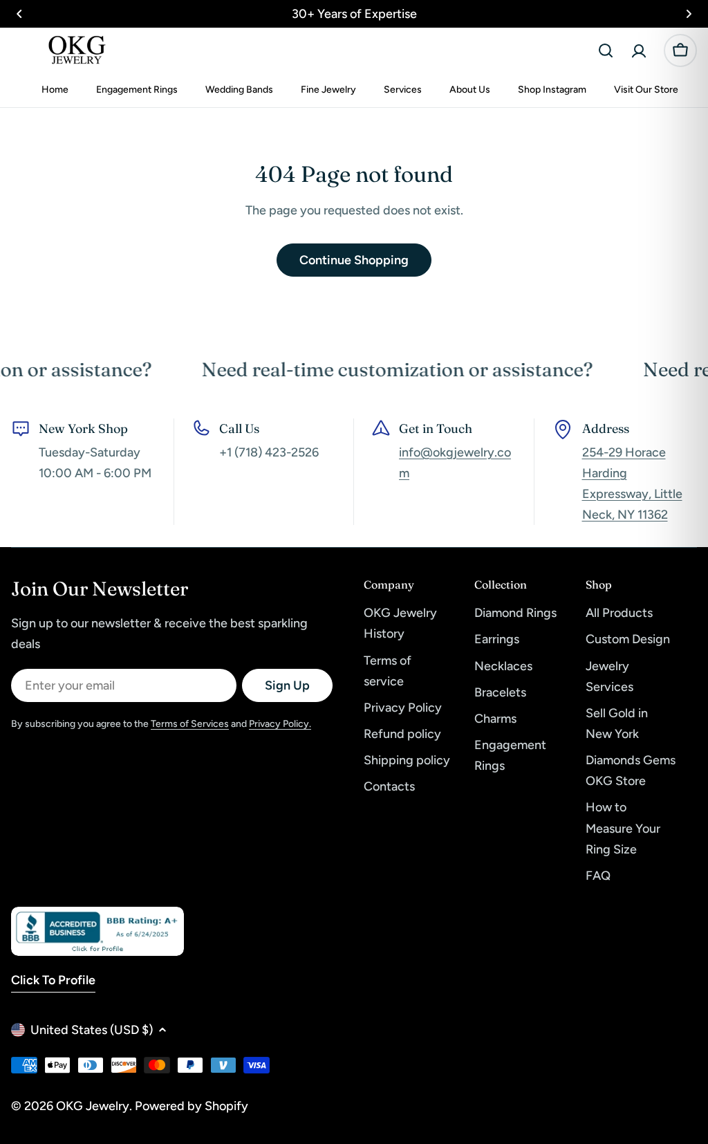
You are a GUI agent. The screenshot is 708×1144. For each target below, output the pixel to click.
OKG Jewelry (92, 1106)
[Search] (605, 50)
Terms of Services (190, 724)
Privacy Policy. (280, 724)
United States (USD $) (91, 1029)
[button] (19, 14)
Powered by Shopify (191, 1106)
